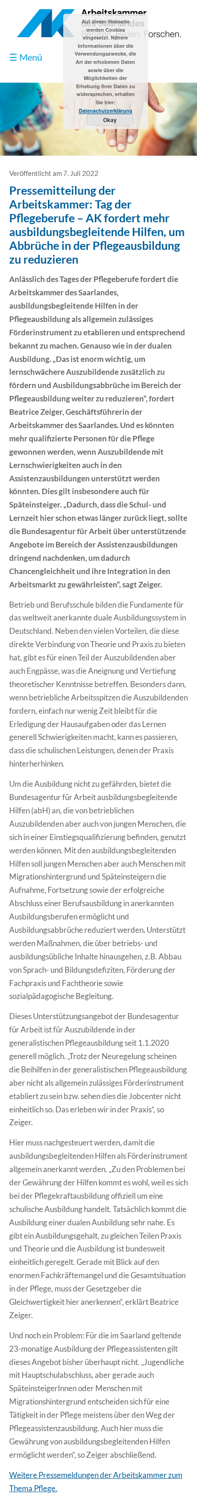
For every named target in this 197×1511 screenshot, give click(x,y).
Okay (110, 120)
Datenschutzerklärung (105, 110)
